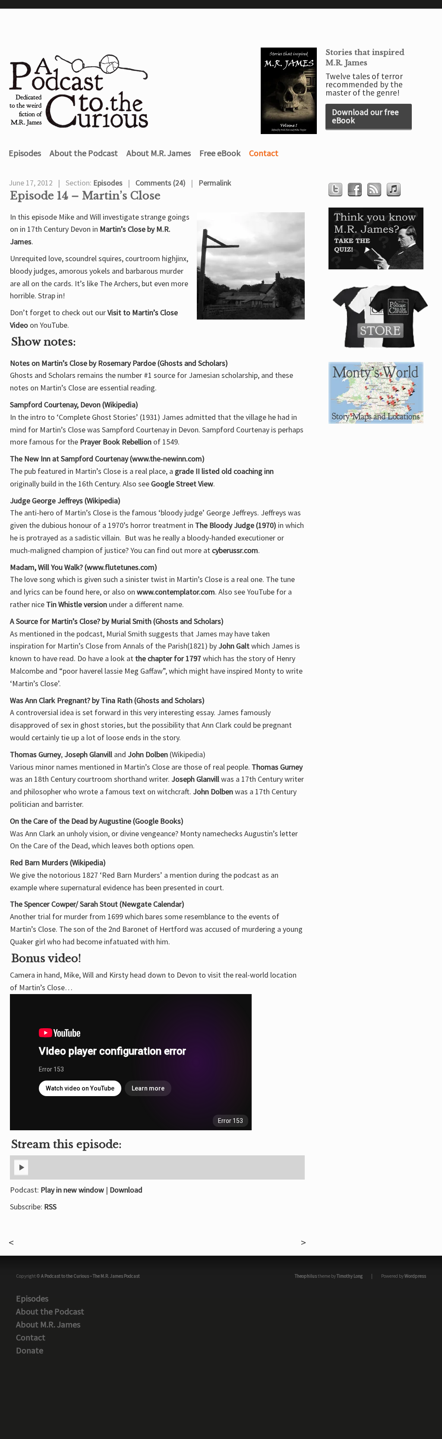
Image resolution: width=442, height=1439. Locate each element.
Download (126, 1190)
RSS (50, 1207)
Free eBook (219, 152)
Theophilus (306, 1276)
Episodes (25, 152)
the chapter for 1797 (168, 658)
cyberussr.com (235, 550)
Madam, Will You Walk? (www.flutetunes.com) (83, 567)
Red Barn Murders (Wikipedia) (58, 862)
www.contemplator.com (176, 592)
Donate (29, 1350)
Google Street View (182, 484)
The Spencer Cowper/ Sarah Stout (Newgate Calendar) (97, 904)
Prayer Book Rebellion (116, 442)
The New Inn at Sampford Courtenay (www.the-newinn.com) (107, 459)
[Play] (21, 1173)
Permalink (215, 183)
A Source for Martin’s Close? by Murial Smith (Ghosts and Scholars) (117, 621)
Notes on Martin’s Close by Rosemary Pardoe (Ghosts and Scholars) (119, 363)
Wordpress (415, 1276)
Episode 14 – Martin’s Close (85, 196)
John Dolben (148, 754)
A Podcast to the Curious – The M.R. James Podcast (90, 1276)
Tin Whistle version (76, 604)
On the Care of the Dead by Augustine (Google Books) (96, 821)
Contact (263, 152)
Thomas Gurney (35, 754)
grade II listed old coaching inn (224, 471)
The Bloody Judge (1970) (235, 525)
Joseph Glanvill (88, 754)
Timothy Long (350, 1276)
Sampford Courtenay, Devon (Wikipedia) (74, 404)
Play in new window (72, 1190)
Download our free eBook (365, 116)
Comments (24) (161, 183)
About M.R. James (158, 152)
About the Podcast (84, 152)
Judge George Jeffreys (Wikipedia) (65, 500)
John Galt (233, 646)
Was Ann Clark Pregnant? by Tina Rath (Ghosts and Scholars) (107, 700)
